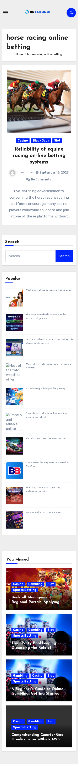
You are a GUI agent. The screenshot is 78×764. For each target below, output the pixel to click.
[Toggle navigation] (5, 12)
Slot (57, 140)
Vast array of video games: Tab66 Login (49, 290)
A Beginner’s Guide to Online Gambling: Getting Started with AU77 (37, 693)
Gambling (35, 584)
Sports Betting (24, 590)
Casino (23, 140)
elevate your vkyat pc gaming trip (46, 438)
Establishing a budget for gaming (46, 388)
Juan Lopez (25, 172)
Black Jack (41, 140)
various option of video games (43, 512)
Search (12, 242)
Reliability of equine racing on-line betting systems (39, 156)
